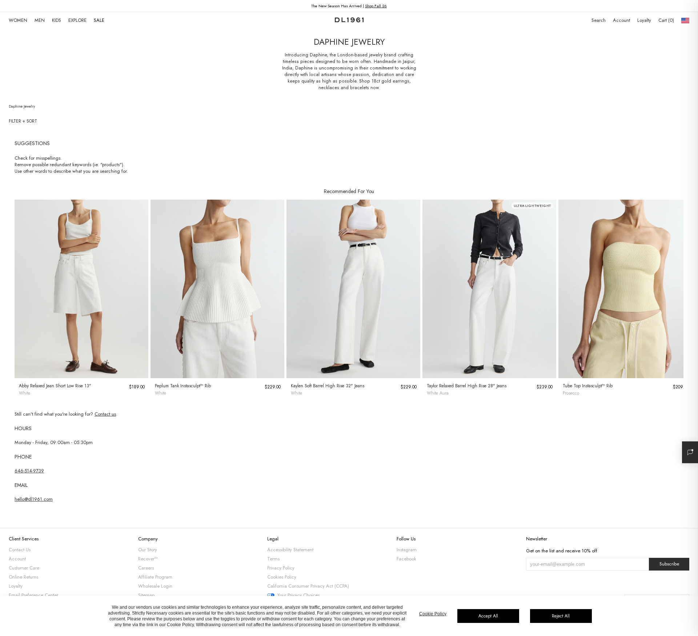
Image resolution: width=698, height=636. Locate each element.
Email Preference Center (33, 595)
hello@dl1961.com (34, 499)
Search (598, 20)
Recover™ (148, 558)
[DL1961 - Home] (349, 20)
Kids (56, 20)
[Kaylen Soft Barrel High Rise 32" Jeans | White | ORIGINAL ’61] (353, 289)
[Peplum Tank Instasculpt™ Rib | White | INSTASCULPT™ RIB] (217, 289)
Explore (77, 20)
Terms (273, 558)
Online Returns (23, 576)
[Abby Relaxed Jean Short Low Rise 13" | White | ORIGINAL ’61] (81, 289)
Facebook (406, 558)
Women (18, 20)
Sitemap (146, 595)
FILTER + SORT (23, 121)
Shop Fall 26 (376, 6)
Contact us (105, 414)
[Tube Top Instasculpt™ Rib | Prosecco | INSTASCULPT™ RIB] (625, 289)
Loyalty (644, 20)
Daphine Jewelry (22, 106)
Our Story (147, 549)
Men (40, 20)
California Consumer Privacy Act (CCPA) (308, 586)
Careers (146, 567)
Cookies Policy (281, 576)
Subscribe (669, 563)
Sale (99, 20)
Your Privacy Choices (298, 595)
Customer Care (24, 567)
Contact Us (20, 549)
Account (621, 20)
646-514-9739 (29, 470)
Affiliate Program (155, 576)
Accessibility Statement (290, 549)
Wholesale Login (155, 586)
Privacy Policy (280, 567)
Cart (665, 20)
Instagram (407, 549)
